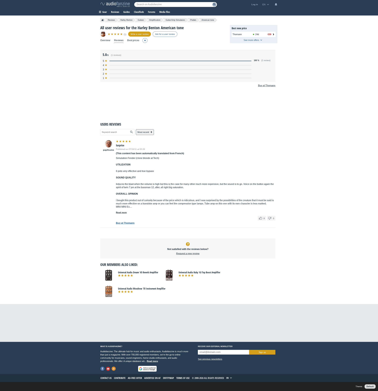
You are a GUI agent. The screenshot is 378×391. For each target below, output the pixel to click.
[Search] (214, 4)
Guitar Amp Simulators (175, 20)
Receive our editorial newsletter (215, 346)
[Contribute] (145, 40)
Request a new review (187, 253)
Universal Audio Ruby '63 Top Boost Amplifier (199, 272)
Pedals (193, 20)
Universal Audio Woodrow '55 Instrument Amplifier (141, 288)
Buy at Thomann (266, 85)
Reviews (115, 12)
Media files (164, 12)
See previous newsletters (210, 359)
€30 (269, 34)
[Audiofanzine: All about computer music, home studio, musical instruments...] (115, 4)
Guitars (141, 20)
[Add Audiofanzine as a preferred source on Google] (147, 369)
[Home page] (102, 20)
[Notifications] (276, 4)
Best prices (133, 40)
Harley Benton (126, 20)
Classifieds (139, 12)
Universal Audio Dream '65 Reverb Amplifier (138, 272)
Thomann (237, 34)
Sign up (262, 352)
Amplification (154, 20)
